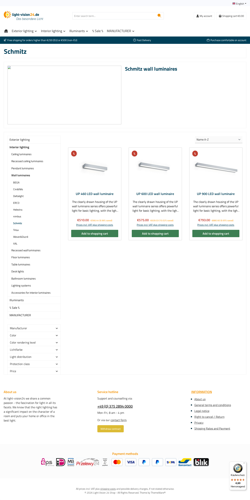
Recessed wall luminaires (25, 250)
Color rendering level (23, 342)
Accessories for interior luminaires (31, 293)
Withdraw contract (110, 429)
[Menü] (244, 464)
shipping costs (108, 489)
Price (13, 371)
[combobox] (113, 15)
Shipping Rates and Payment (212, 428)
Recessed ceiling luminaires (27, 161)
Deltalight (18, 196)
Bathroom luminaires (23, 278)
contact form (118, 420)
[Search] (159, 15)
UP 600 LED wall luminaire (155, 194)
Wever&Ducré (20, 237)
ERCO (16, 203)
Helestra (17, 209)
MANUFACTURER (20, 315)
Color (13, 335)
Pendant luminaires (22, 168)
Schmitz (17, 223)
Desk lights (17, 271)
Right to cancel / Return (209, 417)
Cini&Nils (18, 189)
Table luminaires (20, 264)
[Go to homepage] (24, 16)
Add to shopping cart (94, 233)
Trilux (16, 230)
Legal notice (201, 411)
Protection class (20, 364)
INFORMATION (201, 391)
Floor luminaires (20, 257)
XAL (15, 243)
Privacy (199, 422)
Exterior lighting (20, 139)
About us (200, 399)
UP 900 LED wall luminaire (216, 194)
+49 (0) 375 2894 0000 (115, 406)
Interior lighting (19, 147)
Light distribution (20, 357)
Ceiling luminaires (21, 154)
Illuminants (17, 300)
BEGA (16, 182)
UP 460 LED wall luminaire (94, 194)
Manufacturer (18, 328)
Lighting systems (21, 285)
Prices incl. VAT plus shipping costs (94, 225)
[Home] (6, 31)
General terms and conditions (212, 405)
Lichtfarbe (16, 349)
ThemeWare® (158, 492)
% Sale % (15, 307)
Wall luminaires (20, 175)
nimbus (17, 216)
